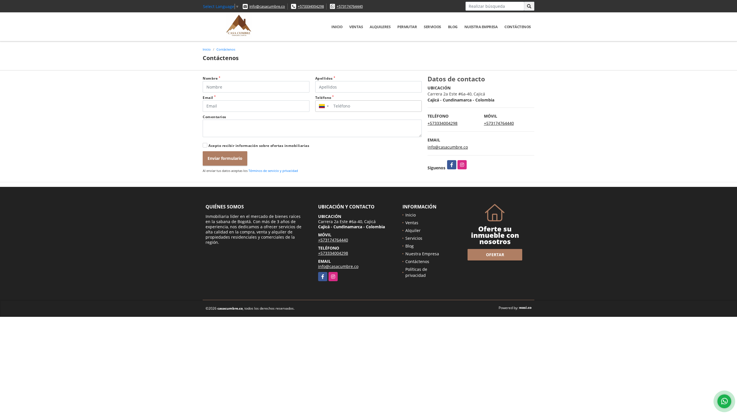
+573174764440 (350, 6)
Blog (452, 26)
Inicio (336, 26)
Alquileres (380, 26)
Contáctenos (517, 26)
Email (209, 97)
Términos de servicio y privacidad (273, 170)
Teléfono (324, 97)
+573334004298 (311, 6)
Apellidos (325, 78)
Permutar (407, 26)
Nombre (211, 78)
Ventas (356, 26)
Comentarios (214, 116)
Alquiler (413, 230)
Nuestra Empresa (481, 26)
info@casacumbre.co (267, 6)
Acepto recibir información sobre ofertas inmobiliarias (258, 145)
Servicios (432, 26)
